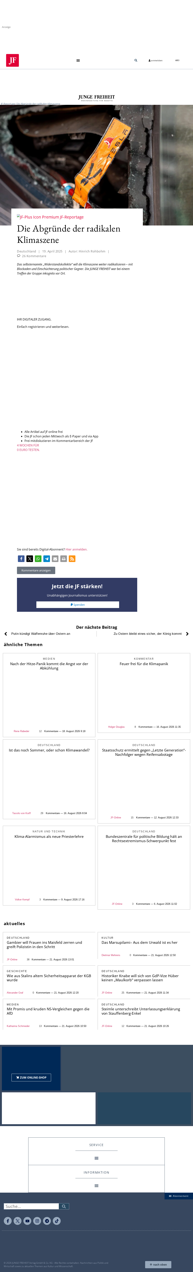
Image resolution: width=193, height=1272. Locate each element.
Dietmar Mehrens (111, 955)
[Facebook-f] (8, 1221)
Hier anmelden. (76, 549)
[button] (78, 60)
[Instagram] (37, 1221)
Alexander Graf (15, 992)
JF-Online (115, 817)
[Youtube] (27, 1221)
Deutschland (26, 251)
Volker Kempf (22, 899)
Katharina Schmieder (18, 1026)
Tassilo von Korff (21, 813)
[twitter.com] (17, 1221)
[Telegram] (47, 1221)
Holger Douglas (116, 726)
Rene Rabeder (21, 731)
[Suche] (64, 1206)
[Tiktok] (57, 1221)
